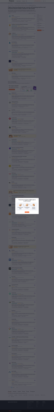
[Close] (38, 198)
